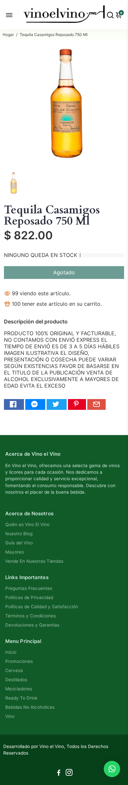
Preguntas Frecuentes (28, 588)
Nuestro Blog (18, 533)
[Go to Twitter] (57, 404)
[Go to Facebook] (14, 404)
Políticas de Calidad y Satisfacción (41, 606)
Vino (9, 716)
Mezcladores (18, 688)
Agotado (64, 272)
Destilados (16, 679)
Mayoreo (14, 552)
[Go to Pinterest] (77, 404)
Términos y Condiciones (30, 615)
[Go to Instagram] (69, 773)
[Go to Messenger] (35, 404)
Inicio (10, 652)
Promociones (19, 661)
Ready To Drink (21, 698)
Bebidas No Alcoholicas (29, 707)
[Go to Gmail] (96, 404)
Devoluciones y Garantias (32, 625)
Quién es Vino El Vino (27, 524)
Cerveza (14, 670)
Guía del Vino (19, 542)
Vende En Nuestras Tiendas (34, 561)
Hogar (8, 34)
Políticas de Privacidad (29, 597)
